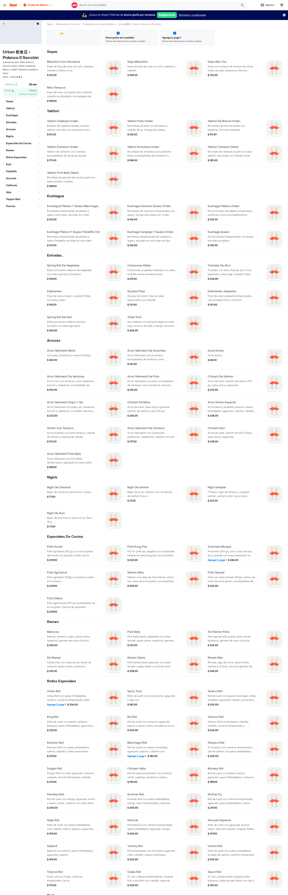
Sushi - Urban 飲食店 (12, 77)
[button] (38, 5)
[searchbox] (158, 5)
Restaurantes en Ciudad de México (99, 24)
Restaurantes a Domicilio (68, 24)
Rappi (50, 24)
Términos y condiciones (192, 15)
